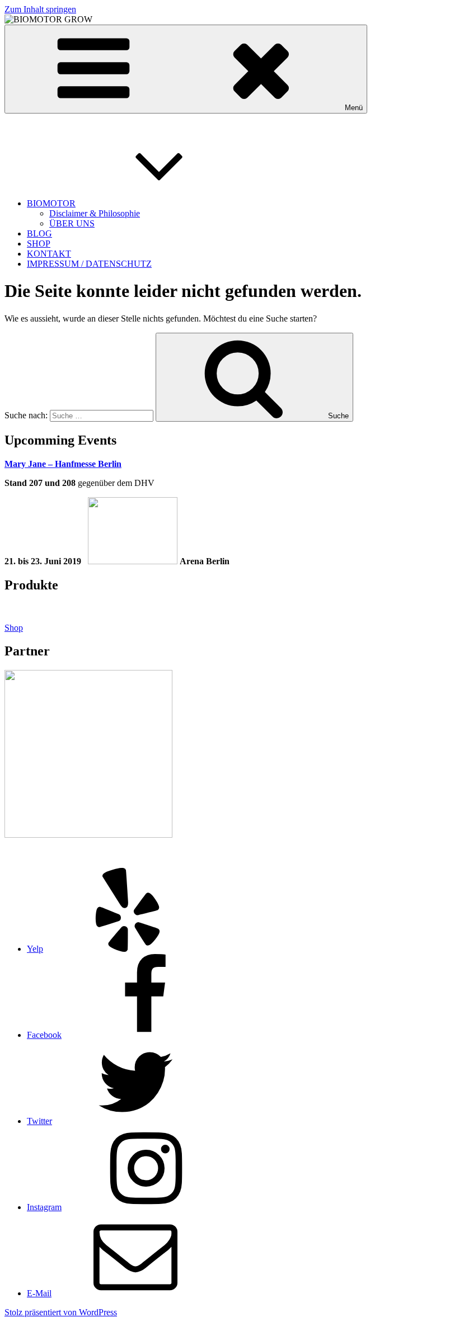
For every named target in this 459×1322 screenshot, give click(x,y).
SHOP (38, 243)
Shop (13, 627)
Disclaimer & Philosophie (94, 213)
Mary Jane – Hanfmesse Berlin (62, 464)
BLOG (39, 233)
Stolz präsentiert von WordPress (60, 1312)
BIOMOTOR (51, 203)
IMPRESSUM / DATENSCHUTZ (89, 263)
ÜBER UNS (72, 223)
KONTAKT (49, 253)
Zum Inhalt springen (40, 9)
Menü (354, 107)
